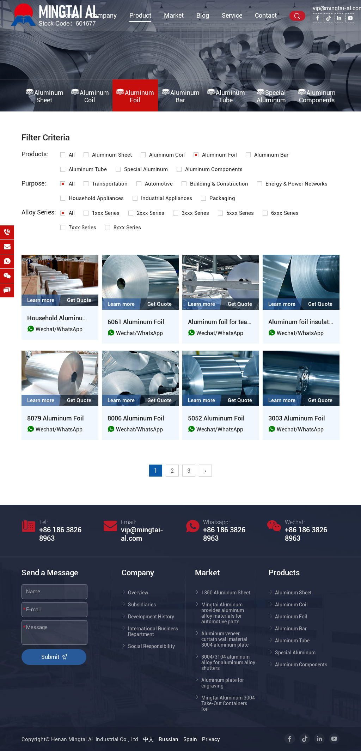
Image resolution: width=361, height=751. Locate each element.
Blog (202, 15)
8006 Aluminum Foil (136, 418)
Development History (151, 616)
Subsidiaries (142, 604)
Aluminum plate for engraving (222, 683)
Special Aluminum (271, 96)
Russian (168, 739)
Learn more (40, 300)
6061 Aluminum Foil (136, 322)
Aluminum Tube (230, 96)
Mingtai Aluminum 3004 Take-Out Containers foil (228, 703)
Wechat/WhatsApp (58, 329)
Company (103, 15)
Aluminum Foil (139, 96)
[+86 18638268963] (7, 232)
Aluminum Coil (94, 96)
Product (140, 15)
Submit (51, 657)
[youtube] (350, 18)
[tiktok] (328, 18)
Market (174, 15)
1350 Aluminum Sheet (225, 592)
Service (232, 15)
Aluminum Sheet (48, 96)
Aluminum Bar (185, 96)
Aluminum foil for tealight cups (231, 322)
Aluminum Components (317, 96)
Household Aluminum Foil (63, 318)
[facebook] (317, 18)
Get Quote (79, 300)
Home (68, 15)
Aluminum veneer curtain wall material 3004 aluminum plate (225, 639)
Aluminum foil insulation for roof (314, 322)
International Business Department (153, 631)
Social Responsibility (151, 646)
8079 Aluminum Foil (55, 418)
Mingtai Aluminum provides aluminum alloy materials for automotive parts (222, 613)
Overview (138, 592)
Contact (266, 15)
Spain (190, 739)
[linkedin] (339, 18)
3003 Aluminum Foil (296, 418)
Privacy (211, 739)
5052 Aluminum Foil (216, 418)
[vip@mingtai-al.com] (7, 247)
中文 (148, 739)
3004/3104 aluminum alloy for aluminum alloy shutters (228, 662)
